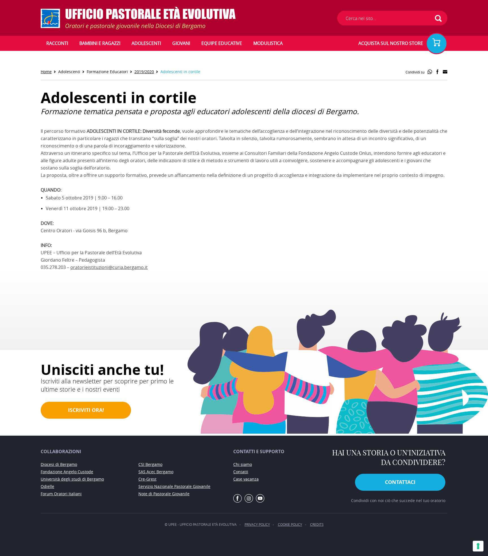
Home (46, 71)
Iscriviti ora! (86, 410)
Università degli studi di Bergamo (72, 479)
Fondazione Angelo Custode (67, 471)
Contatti (240, 471)
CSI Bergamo (150, 464)
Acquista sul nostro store (390, 43)
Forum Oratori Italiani (61, 493)
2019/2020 (144, 71)
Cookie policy (290, 524)
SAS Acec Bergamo (155, 471)
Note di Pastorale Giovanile (163, 493)
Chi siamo (242, 464)
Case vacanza (246, 479)
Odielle (47, 486)
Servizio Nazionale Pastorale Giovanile (174, 486)
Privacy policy (257, 524)
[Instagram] (249, 498)
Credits (317, 524)
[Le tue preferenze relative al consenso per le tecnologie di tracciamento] (478, 546)
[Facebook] (237, 498)
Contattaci (400, 482)
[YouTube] (260, 498)
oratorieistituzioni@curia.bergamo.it (109, 267)
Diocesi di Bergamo (59, 464)
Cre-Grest (147, 479)
